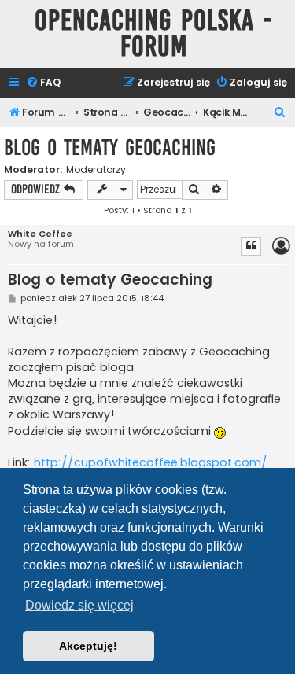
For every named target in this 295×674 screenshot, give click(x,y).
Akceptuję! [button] (88, 645)
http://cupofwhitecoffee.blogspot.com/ (150, 462)
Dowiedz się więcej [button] (79, 605)
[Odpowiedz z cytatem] (251, 246)
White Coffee (40, 234)
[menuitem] (43, 83)
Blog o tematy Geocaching (110, 147)
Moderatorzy (96, 170)
